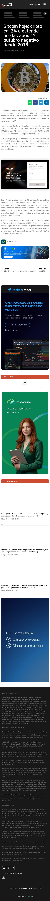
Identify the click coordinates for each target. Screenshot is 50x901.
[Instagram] (8, 868)
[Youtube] (4, 868)
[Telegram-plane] (13, 868)
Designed (30, 896)
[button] (30, 102)
